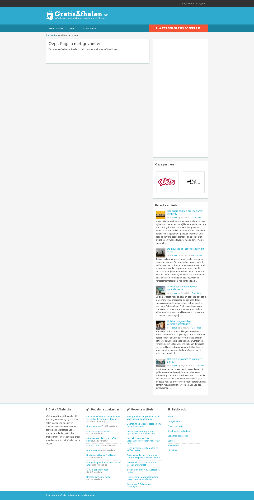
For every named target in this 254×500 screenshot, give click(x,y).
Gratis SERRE (92, 450)
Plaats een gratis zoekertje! (178, 28)
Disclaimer (173, 450)
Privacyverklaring (176, 426)
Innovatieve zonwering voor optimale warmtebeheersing (141, 432)
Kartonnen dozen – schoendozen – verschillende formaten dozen (103, 417)
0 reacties (197, 218)
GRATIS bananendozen (97, 470)
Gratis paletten (93, 426)
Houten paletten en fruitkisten (101, 455)
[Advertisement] (183, 98)
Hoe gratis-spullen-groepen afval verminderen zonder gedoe (143, 417)
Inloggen (200, 3)
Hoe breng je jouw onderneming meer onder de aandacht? (142, 478)
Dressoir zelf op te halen (98, 477)
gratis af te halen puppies (98, 431)
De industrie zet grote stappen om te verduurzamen (144, 425)
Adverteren (173, 445)
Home (170, 416)
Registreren (188, 3)
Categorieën (89, 28)
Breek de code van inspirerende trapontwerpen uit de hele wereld (143, 456)
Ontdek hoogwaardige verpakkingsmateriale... (179, 322)
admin (174, 218)
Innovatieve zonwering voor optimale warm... (182, 288)
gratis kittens (92, 445)
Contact (171, 441)
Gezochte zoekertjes (178, 436)
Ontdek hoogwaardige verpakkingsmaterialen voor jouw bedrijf (143, 440)
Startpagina (56, 28)
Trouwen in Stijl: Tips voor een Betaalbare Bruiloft (141, 463)
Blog (72, 28)
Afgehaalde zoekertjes (179, 431)
